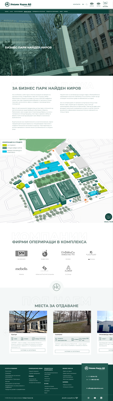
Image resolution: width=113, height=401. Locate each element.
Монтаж (7, 381)
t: (91, 376)
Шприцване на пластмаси (12, 383)
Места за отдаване (68, 379)
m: (92, 379)
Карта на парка (67, 371)
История (47, 390)
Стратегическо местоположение (68, 376)
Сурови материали (34, 373)
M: (94, 388)
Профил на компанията (51, 388)
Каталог (47, 376)
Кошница (47, 378)
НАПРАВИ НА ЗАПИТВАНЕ (28, 350)
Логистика (8, 371)
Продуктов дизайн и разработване (15, 389)
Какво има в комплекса (69, 373)
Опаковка (8, 373)
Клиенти (47, 380)
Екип (46, 393)
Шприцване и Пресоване (12, 379)
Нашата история (49, 386)
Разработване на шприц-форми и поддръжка (14, 386)
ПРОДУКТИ (111, 22)
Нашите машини (34, 371)
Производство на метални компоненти (12, 376)
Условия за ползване (35, 382)
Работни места (67, 384)
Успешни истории (68, 387)
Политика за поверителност (33, 379)
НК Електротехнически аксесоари (51, 373)
